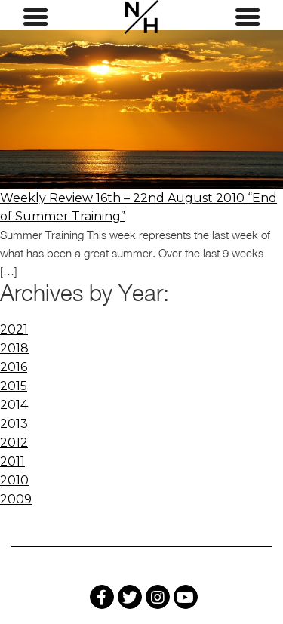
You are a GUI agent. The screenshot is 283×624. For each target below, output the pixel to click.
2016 (13, 367)
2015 (13, 386)
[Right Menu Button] (247, 17)
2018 (14, 348)
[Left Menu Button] (35, 17)
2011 (12, 461)
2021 (14, 329)
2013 (14, 424)
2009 (16, 499)
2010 (14, 480)
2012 (14, 442)
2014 (14, 405)
